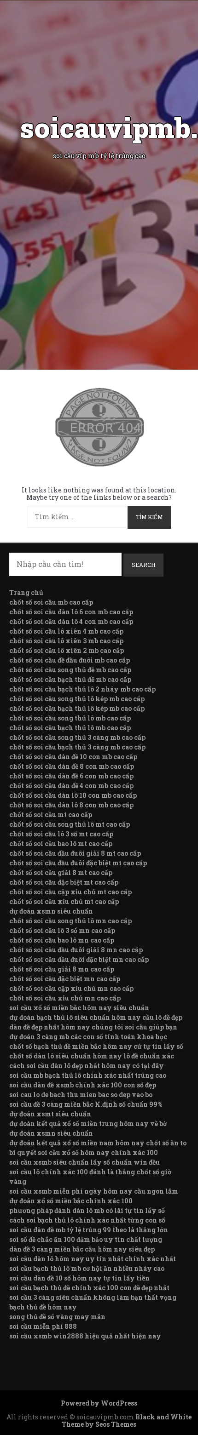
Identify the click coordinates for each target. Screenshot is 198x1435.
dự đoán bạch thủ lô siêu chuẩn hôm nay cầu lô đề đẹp (95, 1017)
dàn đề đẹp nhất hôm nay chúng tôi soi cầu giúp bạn (93, 1027)
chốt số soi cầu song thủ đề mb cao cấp (70, 669)
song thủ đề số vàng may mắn (57, 1316)
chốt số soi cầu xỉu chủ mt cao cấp (64, 901)
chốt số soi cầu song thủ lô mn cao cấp (70, 920)
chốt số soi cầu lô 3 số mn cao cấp (62, 930)
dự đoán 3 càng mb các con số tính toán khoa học (88, 1036)
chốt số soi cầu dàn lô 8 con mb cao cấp (71, 804)
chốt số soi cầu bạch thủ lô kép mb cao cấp (77, 708)
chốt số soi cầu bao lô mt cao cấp (60, 843)
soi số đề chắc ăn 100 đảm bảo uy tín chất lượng (85, 1239)
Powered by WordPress (99, 1403)
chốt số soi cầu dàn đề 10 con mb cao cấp (73, 756)
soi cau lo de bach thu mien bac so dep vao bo (80, 1094)
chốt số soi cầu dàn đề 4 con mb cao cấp (71, 785)
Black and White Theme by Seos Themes (127, 1420)
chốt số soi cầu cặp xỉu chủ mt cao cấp (70, 891)
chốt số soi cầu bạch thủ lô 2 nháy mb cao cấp (82, 689)
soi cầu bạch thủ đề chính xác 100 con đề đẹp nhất (89, 1287)
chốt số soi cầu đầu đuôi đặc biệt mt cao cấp (78, 862)
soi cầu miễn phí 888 (43, 1326)
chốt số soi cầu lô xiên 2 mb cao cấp (66, 650)
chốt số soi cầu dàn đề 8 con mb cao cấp (71, 766)
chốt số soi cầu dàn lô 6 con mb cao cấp (71, 611)
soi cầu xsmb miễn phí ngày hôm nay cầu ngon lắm (93, 1191)
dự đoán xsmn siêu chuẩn (51, 911)
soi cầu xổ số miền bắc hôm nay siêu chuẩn (79, 1007)
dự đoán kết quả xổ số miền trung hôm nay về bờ (88, 1123)
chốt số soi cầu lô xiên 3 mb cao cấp (66, 640)
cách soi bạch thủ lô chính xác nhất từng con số (87, 1220)
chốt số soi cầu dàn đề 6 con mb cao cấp (71, 776)
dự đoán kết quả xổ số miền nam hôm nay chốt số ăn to (97, 1142)
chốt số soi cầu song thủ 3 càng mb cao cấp (77, 737)
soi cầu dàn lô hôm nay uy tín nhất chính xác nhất (92, 1258)
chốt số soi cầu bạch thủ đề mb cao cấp (70, 679)
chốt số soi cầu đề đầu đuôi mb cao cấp (69, 660)
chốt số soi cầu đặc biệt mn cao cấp (64, 978)
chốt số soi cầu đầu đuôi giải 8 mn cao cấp (76, 949)
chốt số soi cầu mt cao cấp (50, 814)
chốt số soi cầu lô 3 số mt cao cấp (61, 833)
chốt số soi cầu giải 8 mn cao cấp (61, 969)
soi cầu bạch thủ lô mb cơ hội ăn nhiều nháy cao (86, 1268)
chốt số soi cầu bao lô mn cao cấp (61, 940)
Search (143, 564)
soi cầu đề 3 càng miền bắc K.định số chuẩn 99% (85, 1104)
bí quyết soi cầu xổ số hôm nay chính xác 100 (83, 1152)
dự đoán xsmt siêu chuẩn (50, 1113)
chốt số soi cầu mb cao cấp (51, 602)
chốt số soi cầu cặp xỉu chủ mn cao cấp (71, 988)
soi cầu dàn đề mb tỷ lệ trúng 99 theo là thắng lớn (88, 1229)
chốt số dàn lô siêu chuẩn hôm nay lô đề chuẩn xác (91, 1056)
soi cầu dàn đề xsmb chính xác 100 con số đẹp (82, 1085)
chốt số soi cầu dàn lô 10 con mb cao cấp (73, 795)
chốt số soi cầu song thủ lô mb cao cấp (70, 718)
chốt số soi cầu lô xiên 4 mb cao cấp (66, 631)
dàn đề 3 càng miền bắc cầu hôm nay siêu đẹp (82, 1249)
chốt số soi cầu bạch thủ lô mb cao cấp (70, 727)
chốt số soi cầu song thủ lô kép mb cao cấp (77, 698)
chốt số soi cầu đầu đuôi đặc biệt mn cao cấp (79, 959)
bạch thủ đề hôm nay (43, 1307)
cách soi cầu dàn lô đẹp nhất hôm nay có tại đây (86, 1065)
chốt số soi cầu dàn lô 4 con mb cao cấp (71, 621)
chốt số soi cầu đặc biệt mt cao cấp (63, 882)
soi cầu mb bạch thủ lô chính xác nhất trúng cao (87, 1075)
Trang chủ (26, 592)
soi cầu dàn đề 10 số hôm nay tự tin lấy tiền (79, 1278)
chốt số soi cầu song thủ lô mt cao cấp (69, 824)
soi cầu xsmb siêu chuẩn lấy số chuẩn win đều (84, 1162)
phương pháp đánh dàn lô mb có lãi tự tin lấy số (87, 1210)
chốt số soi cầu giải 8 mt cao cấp (60, 872)
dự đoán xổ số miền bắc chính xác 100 (71, 1200)
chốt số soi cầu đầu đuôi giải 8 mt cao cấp (75, 853)
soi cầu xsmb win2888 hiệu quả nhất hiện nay (85, 1336)
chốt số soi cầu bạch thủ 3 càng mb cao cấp (77, 747)
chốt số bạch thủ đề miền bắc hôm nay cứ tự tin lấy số (96, 1046)
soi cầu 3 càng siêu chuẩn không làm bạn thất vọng (92, 1297)
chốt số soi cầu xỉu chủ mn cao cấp (65, 998)
